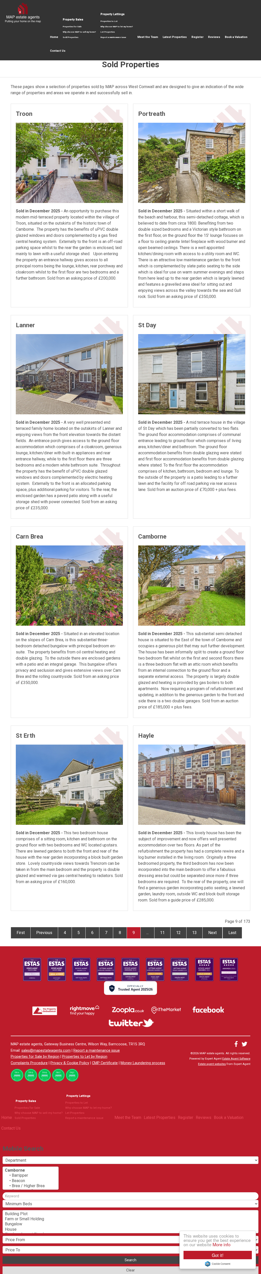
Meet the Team (147, 37)
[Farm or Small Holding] (130, 1219)
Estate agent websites (212, 1064)
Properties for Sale (72, 26)
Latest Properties (175, 37)
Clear (130, 1270)
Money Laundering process (143, 1063)
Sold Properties (70, 37)
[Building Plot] (130, 1213)
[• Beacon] (30, 1180)
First (21, 932)
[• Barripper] (30, 1175)
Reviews (214, 37)
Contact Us (58, 50)
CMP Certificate (105, 1063)
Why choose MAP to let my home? (116, 26)
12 (178, 932)
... (147, 932)
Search (130, 1260)
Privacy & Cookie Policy (69, 1063)
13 (194, 932)
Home (54, 37)
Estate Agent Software (236, 1058)
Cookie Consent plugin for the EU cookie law (217, 1264)
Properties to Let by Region (84, 1056)
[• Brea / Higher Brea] (30, 1185)
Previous (44, 932)
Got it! (218, 1255)
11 (162, 932)
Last (232, 932)
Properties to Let (109, 21)
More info (221, 1244)
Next (212, 932)
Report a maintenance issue (113, 37)
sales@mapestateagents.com (46, 1050)
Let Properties (107, 32)
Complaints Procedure (29, 1063)
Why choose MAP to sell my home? (79, 32)
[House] (130, 1229)
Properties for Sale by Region (35, 1056)
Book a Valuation (236, 37)
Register (197, 37)
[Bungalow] (130, 1224)
